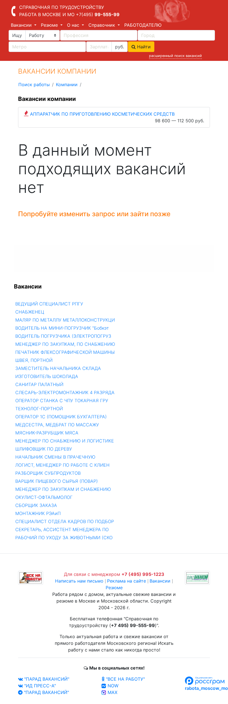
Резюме (114, 587)
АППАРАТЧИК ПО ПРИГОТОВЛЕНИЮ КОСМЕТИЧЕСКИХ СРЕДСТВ (102, 114)
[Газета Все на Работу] (30, 577)
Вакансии (160, 581)
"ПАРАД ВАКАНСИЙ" (46, 679)
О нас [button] (74, 25)
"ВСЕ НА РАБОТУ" (125, 679)
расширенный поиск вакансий (175, 56)
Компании (67, 84)
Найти (143, 46)
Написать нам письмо (79, 581)
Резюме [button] (50, 25)
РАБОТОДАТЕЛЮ (143, 25)
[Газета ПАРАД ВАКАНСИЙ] (197, 577)
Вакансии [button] (22, 25)
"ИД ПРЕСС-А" (39, 685)
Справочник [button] (102, 25)
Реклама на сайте (126, 581)
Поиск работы (34, 84)
